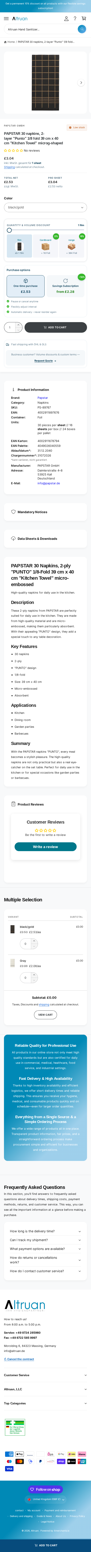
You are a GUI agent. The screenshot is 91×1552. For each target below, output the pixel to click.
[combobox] (45, 29)
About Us (61, 1516)
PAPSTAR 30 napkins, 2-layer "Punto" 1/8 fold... (46, 41)
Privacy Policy (77, 1516)
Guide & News (44, 1516)
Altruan (35, 1530)
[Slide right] (81, 82)
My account (34, 1510)
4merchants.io (61, 1530)
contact (19, 1510)
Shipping (9, 167)
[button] (6, 18)
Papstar (43, 397)
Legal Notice (47, 1521)
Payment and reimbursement (60, 1510)
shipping (44, 1004)
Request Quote (43, 360)
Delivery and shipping (21, 1516)
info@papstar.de (49, 483)
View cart (45, 1014)
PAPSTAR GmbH (14, 125)
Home (11, 41)
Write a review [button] (45, 847)
